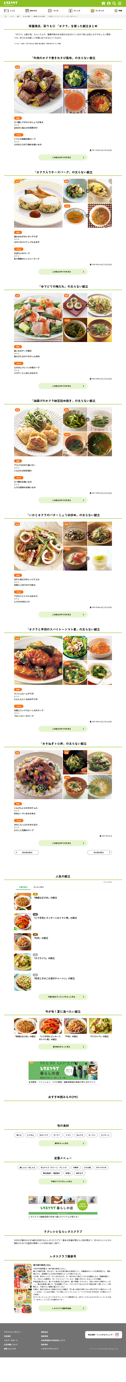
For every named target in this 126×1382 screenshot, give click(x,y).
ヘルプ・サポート (11, 1340)
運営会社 (44, 1332)
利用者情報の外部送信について (53, 1340)
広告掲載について (11, 1344)
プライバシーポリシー (12, 1332)
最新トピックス (10, 1348)
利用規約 (7, 1336)
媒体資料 (44, 1344)
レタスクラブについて (49, 1348)
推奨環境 (44, 1336)
